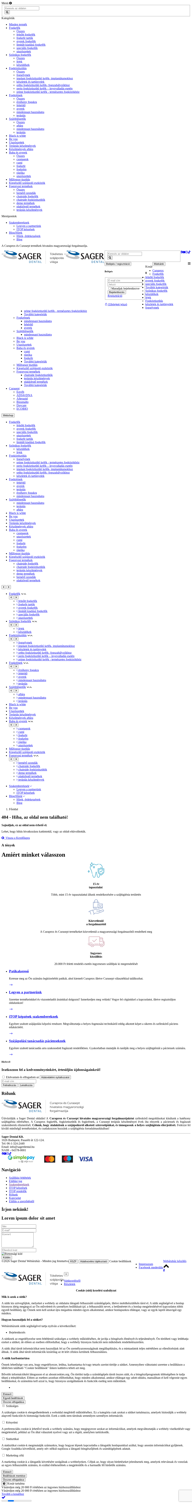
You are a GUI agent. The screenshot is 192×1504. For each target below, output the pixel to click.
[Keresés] (7, 12)
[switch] (3, 1455)
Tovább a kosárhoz (13, 1494)
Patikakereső (19, 971)
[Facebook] (164, 1270)
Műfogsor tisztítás (27, 364)
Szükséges (12, 1406)
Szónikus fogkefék (156, 290)
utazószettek (23, 435)
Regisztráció (115, 295)
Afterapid (22, 398)
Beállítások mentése (14, 1475)
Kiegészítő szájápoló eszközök (34, 368)
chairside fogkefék (27, 563)
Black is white (24, 337)
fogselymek (152, 307)
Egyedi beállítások (13, 1398)
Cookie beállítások (120, 1261)
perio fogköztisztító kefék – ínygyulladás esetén (44, 465)
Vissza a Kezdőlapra (17, 837)
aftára (19, 509)
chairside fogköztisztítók (38, 375)
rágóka (28, 354)
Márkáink (159, 264)
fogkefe (28, 358)
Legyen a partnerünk (25, 992)
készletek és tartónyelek (159, 304)
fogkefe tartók (24, 438)
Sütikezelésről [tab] (72, 1280)
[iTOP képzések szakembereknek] (11, 1033)
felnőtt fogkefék (154, 277)
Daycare (21, 405)
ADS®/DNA (24, 395)
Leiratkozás (26, 1085)
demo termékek (25, 573)
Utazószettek (24, 344)
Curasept (14, 388)
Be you (20, 341)
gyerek (28, 327)
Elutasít (7, 1394)
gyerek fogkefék (155, 280)
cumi (27, 351)
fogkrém (21, 546)
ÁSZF (73, 1261)
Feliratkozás (9, 1085)
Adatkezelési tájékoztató (93, 1261)
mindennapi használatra (38, 321)
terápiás (21, 489)
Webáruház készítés (174, 1261)
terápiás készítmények (37, 378)
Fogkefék (158, 273)
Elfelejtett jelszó (117, 304)
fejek (148, 297)
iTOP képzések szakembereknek (33, 1016)
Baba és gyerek (25, 348)
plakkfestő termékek (36, 381)
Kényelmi (12, 1422)
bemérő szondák (26, 577)
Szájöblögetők (24, 331)
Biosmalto (22, 402)
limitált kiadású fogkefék (31, 442)
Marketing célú (15, 1455)
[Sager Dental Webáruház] (33, 258)
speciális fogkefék (155, 284)
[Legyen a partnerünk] (11, 1009)
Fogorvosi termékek (28, 371)
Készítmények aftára (21, 526)
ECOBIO (22, 408)
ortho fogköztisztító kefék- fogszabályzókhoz (43, 472)
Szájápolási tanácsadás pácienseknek (37, 1041)
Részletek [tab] (69, 1284)
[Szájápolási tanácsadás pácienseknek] (11, 1054)
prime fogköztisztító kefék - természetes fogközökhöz (55, 311)
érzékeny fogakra (26, 492)
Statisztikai (12, 1439)
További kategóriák (156, 287)
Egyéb (20, 391)
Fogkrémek (23, 317)
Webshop (8, 415)
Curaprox (158, 270)
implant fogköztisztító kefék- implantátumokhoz (44, 469)
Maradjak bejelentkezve (125, 288)
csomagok (22, 533)
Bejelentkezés (116, 292)
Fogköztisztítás (154, 300)
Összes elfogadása (13, 1402)
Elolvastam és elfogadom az (37, 1077)
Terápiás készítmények (22, 523)
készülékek (151, 294)
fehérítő (28, 324)
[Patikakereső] (11, 984)
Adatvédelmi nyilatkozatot (55, 1077)
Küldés (6, 1257)
